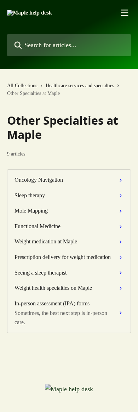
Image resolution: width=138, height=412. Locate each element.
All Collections (22, 85)
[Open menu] (124, 13)
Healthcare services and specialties (80, 85)
